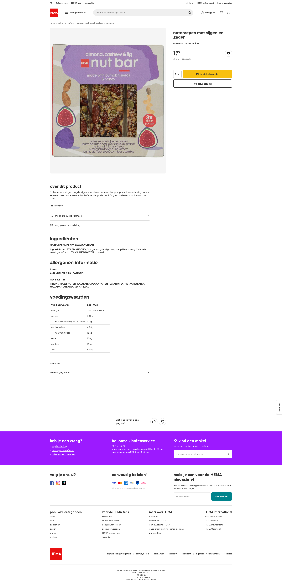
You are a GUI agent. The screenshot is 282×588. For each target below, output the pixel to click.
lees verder (56, 205)
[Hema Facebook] (52, 483)
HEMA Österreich (213, 529)
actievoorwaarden (111, 529)
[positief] (153, 421)
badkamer (55, 525)
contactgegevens (60, 372)
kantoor (53, 537)
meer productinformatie (69, 215)
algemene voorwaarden (208, 554)
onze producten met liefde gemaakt (166, 529)
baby (52, 516)
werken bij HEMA (157, 520)
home (53, 23)
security (173, 554)
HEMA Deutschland (214, 525)
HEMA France (211, 520)
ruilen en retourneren (63, 454)
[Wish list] (221, 12)
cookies (228, 554)
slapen (53, 529)
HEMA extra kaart (110, 520)
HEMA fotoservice (111, 533)
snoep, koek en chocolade (90, 23)
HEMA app (107, 516)
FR (51, 3)
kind (52, 520)
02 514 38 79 (118, 446)
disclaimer (159, 554)
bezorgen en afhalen (63, 450)
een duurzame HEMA (159, 525)
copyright (186, 554)
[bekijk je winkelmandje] (228, 12)
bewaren (55, 363)
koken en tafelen (66, 23)
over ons (153, 516)
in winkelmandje (208, 74)
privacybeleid (142, 554)
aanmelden (221, 496)
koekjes (110, 23)
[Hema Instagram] (58, 483)
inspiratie (106, 537)
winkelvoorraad (203, 83)
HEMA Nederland (213, 516)
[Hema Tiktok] (64, 483)
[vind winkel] (228, 454)
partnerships (155, 533)
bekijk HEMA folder (111, 525)
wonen (53, 533)
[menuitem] (51, 3)
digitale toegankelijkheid (119, 554)
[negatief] (162, 421)
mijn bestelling (59, 446)
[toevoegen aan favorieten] (228, 53)
